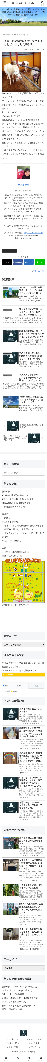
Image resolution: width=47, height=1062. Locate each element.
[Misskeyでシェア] (39, 806)
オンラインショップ (35, 1039)
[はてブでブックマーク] (39, 814)
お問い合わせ (34, 1047)
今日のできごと (10, 251)
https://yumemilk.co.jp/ (33, 233)
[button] (42, 472)
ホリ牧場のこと (12, 1039)
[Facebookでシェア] (8, 814)
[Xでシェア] (8, 806)
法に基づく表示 (12, 1043)
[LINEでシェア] (8, 821)
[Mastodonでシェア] (18, 806)
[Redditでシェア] (29, 814)
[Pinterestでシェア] (18, 821)
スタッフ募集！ (34, 1043)
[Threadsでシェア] (18, 814)
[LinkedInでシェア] (29, 821)
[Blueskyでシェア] (29, 806)
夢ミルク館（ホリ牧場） (23, 3)
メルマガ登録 (12, 1047)
